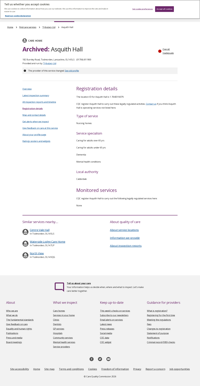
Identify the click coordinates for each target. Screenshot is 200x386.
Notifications (153, 337)
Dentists (57, 324)
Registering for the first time (161, 315)
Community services (63, 337)
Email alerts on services (111, 319)
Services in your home (64, 315)
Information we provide (125, 238)
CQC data (104, 337)
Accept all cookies (164, 9)
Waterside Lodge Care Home (47, 241)
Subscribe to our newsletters (114, 315)
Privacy (137, 369)
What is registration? (157, 310)
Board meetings (14, 342)
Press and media (14, 337)
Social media (106, 333)
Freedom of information (115, 369)
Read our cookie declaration (18, 16)
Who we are (12, 310)
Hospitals (57, 333)
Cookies (92, 369)
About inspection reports (126, 246)
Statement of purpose (158, 333)
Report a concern (155, 369)
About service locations (124, 230)
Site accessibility (19, 369)
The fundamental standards (20, 319)
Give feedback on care (17, 324)
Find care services (27, 27)
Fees (149, 324)
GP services (58, 328)
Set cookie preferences (142, 9)
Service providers (61, 346)
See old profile (72, 70)
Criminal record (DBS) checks (161, 342)
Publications (12, 333)
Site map (49, 369)
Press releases (107, 328)
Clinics (56, 319)
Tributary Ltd (48, 27)
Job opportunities (180, 369)
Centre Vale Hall (39, 230)
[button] (167, 51)
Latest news (106, 324)
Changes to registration (158, 328)
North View (37, 253)
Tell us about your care (79, 283)
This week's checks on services (115, 310)
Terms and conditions (71, 369)
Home (10, 27)
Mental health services (64, 342)
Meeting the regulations (159, 319)
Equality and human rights (19, 328)
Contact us (151, 103)
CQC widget (105, 342)
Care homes (59, 310)
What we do (12, 315)
